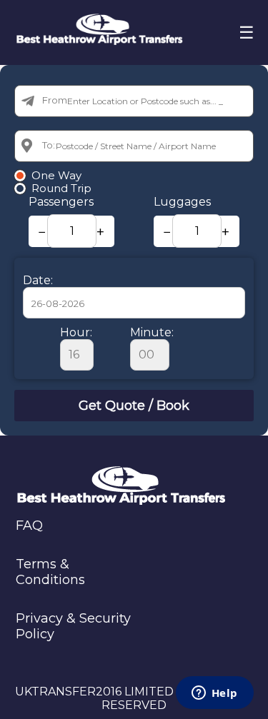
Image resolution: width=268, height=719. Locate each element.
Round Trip (61, 188)
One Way (56, 175)
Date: (38, 280)
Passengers (61, 201)
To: (48, 145)
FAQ (29, 525)
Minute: (152, 332)
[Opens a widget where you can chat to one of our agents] (214, 694)
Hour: (76, 332)
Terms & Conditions (50, 572)
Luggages (182, 201)
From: (55, 100)
